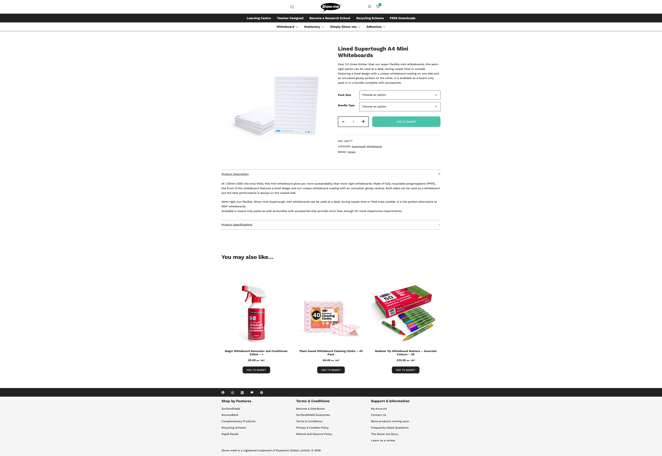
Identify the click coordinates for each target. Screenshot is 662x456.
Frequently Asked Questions (390, 427)
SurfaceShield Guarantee (313, 415)
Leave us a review (383, 440)
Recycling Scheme (370, 18)
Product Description (235, 174)
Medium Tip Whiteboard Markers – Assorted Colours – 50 (405, 352)
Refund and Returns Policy (314, 434)
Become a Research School (329, 18)
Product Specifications (237, 224)
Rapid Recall (230, 434)
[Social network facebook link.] (223, 392)
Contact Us (378, 415)
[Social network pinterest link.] (261, 392)
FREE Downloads (402, 18)
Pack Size (344, 94)
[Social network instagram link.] (232, 392)
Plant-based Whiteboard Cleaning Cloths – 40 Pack (331, 352)
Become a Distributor (310, 408)
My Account (379, 408)
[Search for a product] (292, 6)
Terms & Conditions (309, 421)
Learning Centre (259, 18)
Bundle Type (346, 105)
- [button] (343, 121)
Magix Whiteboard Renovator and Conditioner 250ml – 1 (256, 352)
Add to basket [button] (331, 370)
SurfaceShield (231, 408)
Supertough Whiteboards (367, 146)
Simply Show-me (343, 26)
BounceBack (230, 415)
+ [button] (363, 121)
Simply (351, 152)
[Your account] (370, 6)
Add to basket (406, 121)
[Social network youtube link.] (251, 392)
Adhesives (374, 26)
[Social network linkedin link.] (242, 392)
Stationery (312, 26)
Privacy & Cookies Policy (312, 427)
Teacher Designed (290, 18)
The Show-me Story (384, 434)
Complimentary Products (238, 421)
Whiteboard (285, 26)
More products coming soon (390, 421)
